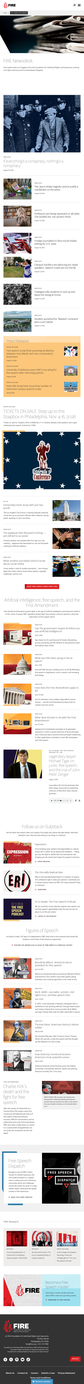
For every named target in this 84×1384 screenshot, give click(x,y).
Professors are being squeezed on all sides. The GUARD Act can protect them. (57, 215)
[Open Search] (74, 5)
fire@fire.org (31, 1344)
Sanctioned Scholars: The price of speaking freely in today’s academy (41, 1255)
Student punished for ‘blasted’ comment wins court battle (56, 320)
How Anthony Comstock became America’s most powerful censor (52, 1055)
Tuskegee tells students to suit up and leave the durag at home (54, 293)
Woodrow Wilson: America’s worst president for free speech (53, 964)
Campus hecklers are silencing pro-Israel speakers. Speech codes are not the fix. (56, 266)
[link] (10, 5)
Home (5, 13)
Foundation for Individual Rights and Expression (30, 1336)
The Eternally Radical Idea (49, 872)
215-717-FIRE (43, 1344)
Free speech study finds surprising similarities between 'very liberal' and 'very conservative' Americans (30, 353)
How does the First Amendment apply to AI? (57, 689)
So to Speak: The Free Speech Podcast (55, 901)
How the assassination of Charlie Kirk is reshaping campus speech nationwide (17, 1255)
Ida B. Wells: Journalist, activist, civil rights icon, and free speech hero (54, 993)
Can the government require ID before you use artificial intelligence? (57, 630)
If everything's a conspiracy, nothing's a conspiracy (33, 163)
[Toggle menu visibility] (79, 5)
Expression (40, 844)
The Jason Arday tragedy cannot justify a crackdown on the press (56, 188)
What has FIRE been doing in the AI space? (53, 659)
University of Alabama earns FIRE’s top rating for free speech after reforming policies (31, 371)
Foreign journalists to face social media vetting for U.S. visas (55, 242)
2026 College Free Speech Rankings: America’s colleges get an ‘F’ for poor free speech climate (67, 1256)
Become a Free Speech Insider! (57, 1284)
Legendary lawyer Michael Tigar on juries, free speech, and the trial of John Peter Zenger (64, 765)
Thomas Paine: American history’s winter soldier (57, 1026)
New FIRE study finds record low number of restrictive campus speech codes (28, 387)
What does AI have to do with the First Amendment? (55, 719)
